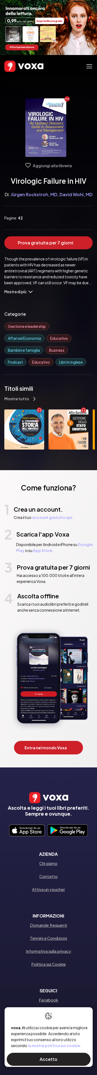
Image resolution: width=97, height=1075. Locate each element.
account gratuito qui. (53, 517)
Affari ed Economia (24, 338)
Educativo (59, 338)
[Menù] (89, 66)
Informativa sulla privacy (48, 951)
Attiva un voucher (48, 889)
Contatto (48, 876)
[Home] (16, 66)
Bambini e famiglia (24, 350)
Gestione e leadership (27, 326)
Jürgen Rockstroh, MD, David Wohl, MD (52, 194)
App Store (42, 550)
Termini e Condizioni (48, 938)
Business (56, 350)
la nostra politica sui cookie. (54, 1045)
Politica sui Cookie (48, 964)
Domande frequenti (48, 925)
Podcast (15, 362)
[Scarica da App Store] (27, 830)
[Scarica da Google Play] (67, 830)
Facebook (48, 999)
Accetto (48, 1059)
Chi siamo (48, 863)
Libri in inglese (71, 362)
